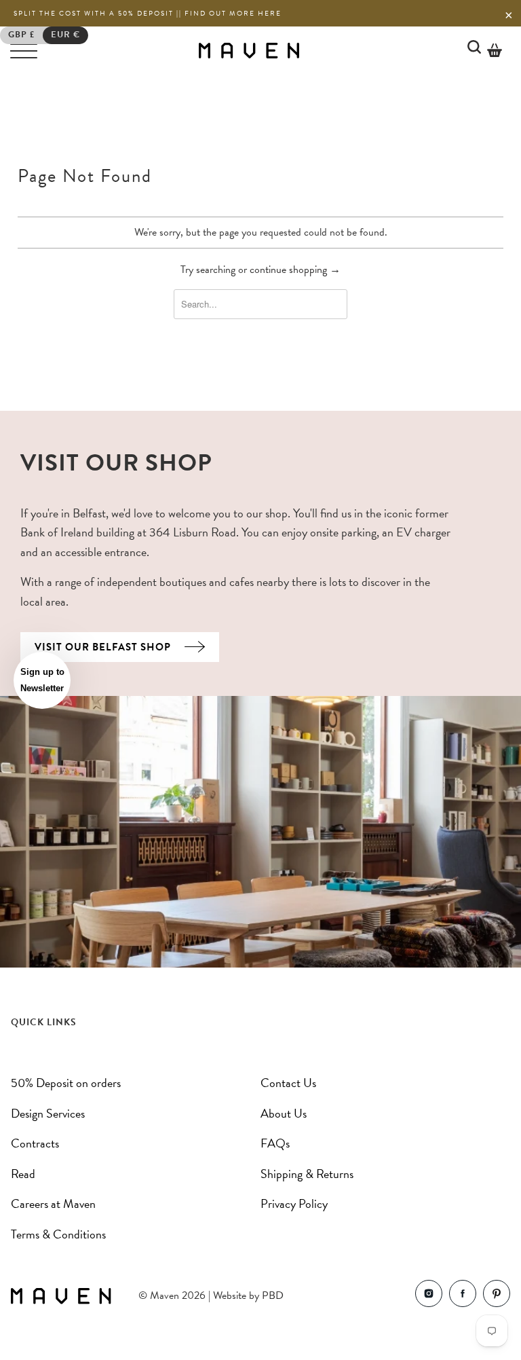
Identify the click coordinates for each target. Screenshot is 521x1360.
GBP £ (21, 34)
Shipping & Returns (306, 1173)
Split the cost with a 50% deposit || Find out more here (148, 13)
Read (23, 1173)
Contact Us (288, 1082)
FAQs (275, 1143)
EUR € (65, 34)
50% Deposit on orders (66, 1082)
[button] (42, 680)
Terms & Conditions (58, 1234)
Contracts (35, 1143)
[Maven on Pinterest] (496, 1296)
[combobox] (260, 304)
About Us (283, 1113)
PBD (273, 1295)
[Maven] (249, 49)
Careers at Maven (53, 1203)
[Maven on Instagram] (428, 1296)
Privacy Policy (294, 1203)
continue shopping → (295, 269)
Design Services (48, 1113)
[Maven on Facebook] (462, 1296)
